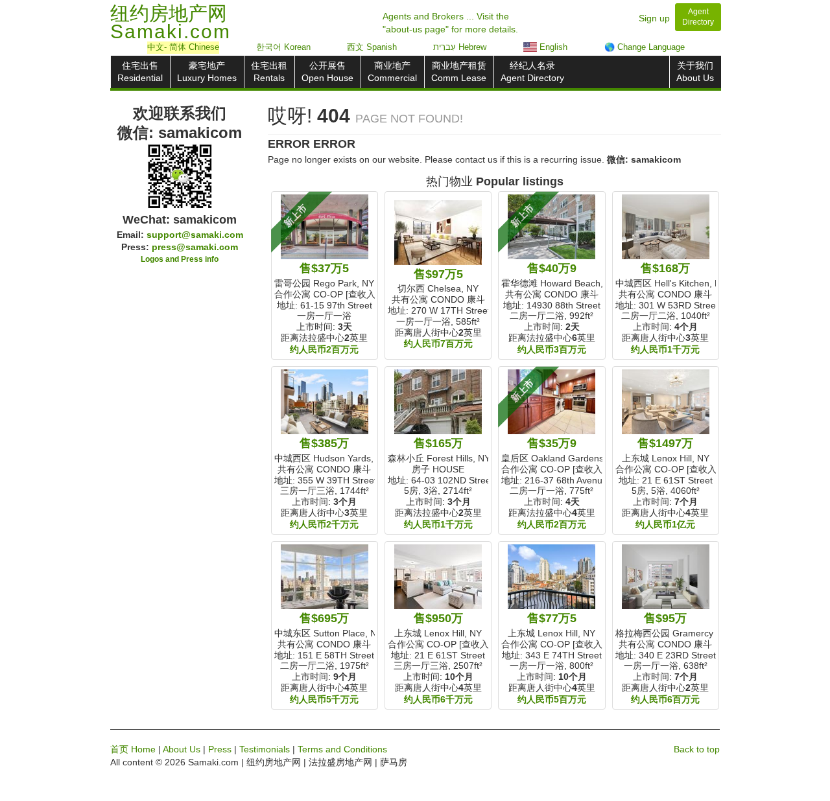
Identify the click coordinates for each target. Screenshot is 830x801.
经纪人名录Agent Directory (532, 71)
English (552, 47)
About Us (181, 749)
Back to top (697, 749)
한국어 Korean (283, 47)
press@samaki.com (195, 247)
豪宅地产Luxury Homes (207, 71)
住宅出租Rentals (269, 71)
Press (219, 749)
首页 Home (133, 749)
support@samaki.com (195, 234)
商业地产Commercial (392, 71)
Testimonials (264, 749)
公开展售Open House (327, 71)
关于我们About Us (695, 71)
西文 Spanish (372, 47)
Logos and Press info (180, 259)
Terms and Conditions (342, 749)
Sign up (654, 18)
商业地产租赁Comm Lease (458, 71)
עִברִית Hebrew (459, 47)
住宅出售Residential (140, 71)
